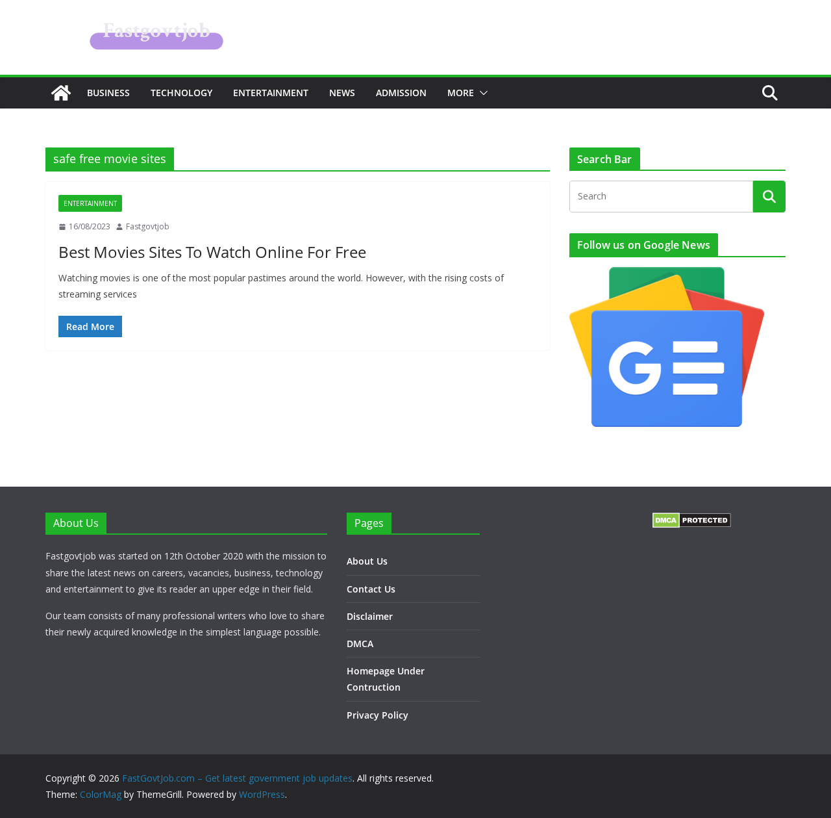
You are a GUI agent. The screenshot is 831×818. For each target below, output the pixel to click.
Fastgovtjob (147, 226)
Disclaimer (370, 616)
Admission (401, 92)
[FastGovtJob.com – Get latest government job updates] (61, 93)
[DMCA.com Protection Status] (691, 521)
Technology (181, 92)
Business (108, 92)
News (342, 92)
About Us (367, 561)
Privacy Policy (377, 715)
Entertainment (270, 92)
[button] (481, 93)
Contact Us (371, 589)
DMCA (360, 643)
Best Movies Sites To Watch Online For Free (212, 251)
